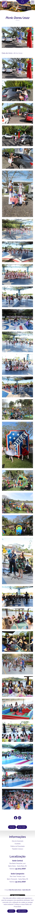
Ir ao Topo (21, 827)
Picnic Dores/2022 (17, 17)
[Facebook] (15, 819)
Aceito (11, 911)
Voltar (12, 827)
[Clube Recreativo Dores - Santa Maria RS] (4, 7)
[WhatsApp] (19, 819)
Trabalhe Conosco (17, 849)
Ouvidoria (17, 843)
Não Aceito (22, 911)
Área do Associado (17, 841)
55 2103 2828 (20, 869)
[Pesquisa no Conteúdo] (23, 4)
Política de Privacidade (18, 846)
